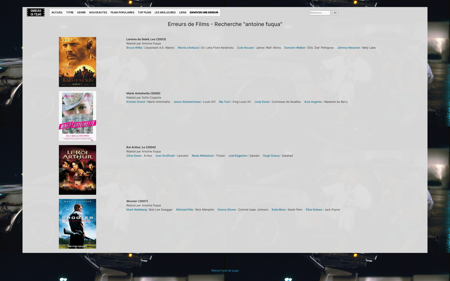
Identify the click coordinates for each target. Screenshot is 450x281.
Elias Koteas (314, 209)
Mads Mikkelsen (203, 155)
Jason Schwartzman (187, 101)
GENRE (81, 12)
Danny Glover (227, 209)
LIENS (182, 12)
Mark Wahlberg (136, 209)
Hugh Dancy (271, 155)
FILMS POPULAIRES (122, 12)
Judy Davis (262, 101)
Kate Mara (279, 209)
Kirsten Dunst (136, 101)
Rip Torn (225, 101)
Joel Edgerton (238, 155)
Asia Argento (313, 101)
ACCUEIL (57, 12)
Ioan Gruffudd (165, 155)
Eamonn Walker (295, 47)
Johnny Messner (349, 47)
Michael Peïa (185, 209)
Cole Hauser (245, 47)
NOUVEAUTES (98, 12)
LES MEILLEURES (165, 12)
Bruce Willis (134, 47)
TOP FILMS (144, 12)
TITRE (70, 12)
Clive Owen (134, 155)
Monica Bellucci (189, 47)
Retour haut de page (225, 270)
